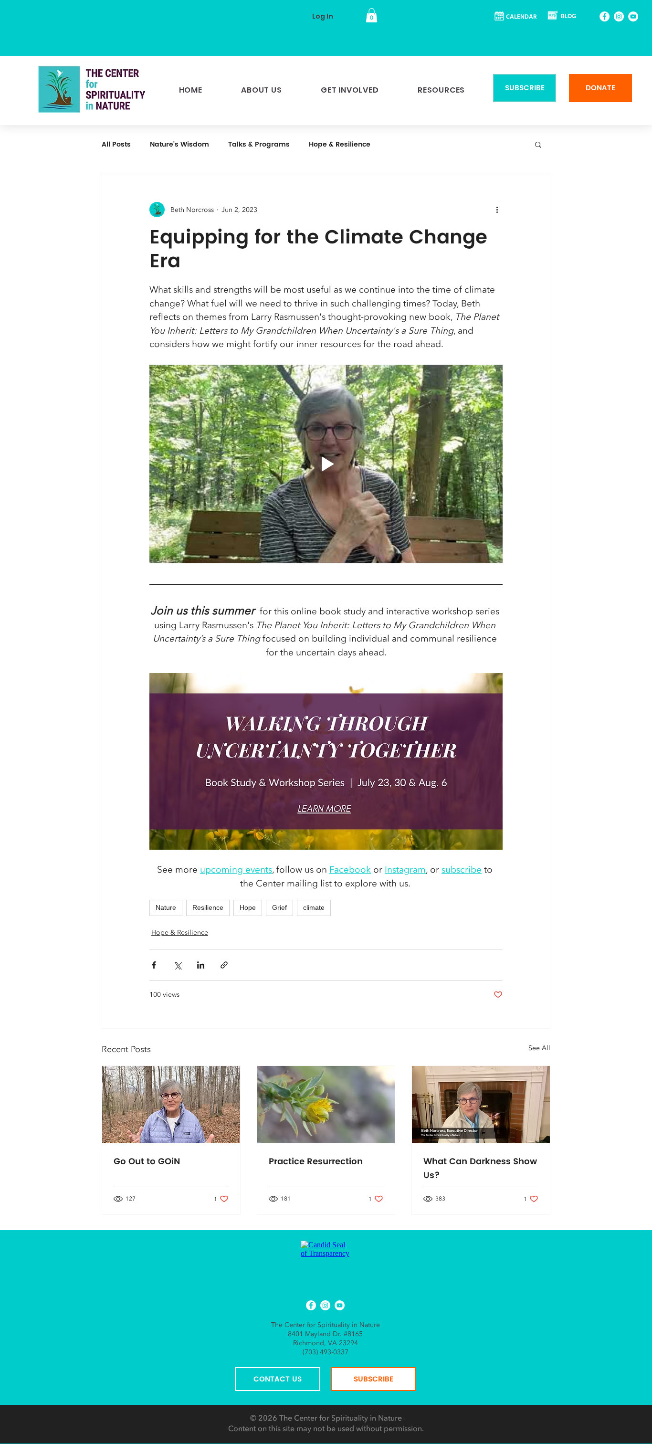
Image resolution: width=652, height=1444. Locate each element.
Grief (279, 907)
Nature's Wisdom (179, 144)
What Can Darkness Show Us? (480, 1168)
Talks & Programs (259, 144)
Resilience (207, 907)
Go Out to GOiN (147, 1162)
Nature (166, 907)
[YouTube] (633, 16)
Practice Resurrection (316, 1162)
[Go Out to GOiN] (171, 1104)
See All (539, 1048)
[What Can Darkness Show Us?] (481, 1104)
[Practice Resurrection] (326, 1104)
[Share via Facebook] (153, 965)
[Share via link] (224, 965)
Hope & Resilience (339, 144)
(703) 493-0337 (325, 1352)
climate (314, 907)
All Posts (116, 144)
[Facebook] (604, 16)
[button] (372, 15)
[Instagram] (619, 16)
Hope (248, 907)
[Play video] (326, 464)
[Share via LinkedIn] (200, 965)
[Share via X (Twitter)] (177, 965)
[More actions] (497, 209)
